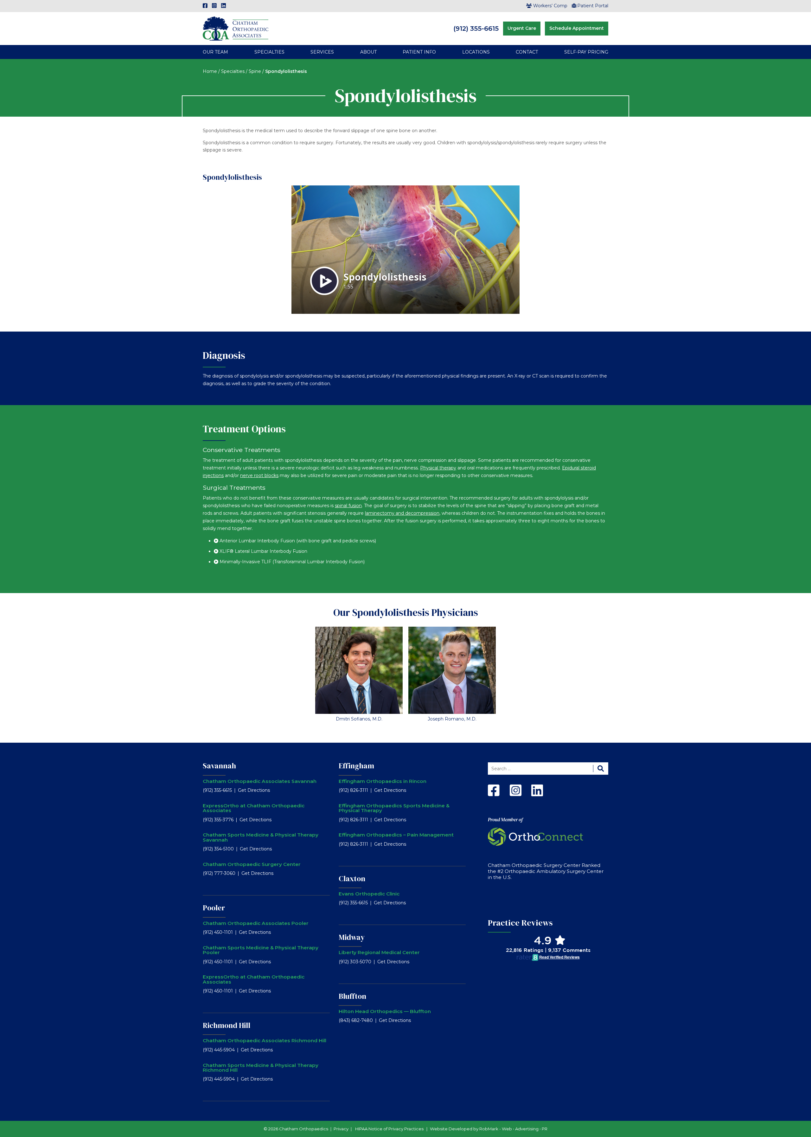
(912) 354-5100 (218, 849)
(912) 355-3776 (218, 820)
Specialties (269, 52)
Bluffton (352, 996)
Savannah (219, 766)
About (368, 52)
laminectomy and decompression (402, 513)
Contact (527, 52)
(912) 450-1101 (218, 932)
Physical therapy (438, 468)
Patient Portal (592, 6)
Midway (352, 937)
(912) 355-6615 (476, 28)
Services (322, 52)
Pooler (214, 908)
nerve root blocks (259, 475)
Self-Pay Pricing (586, 52)
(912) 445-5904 (219, 1050)
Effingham (356, 766)
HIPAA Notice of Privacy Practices (389, 1128)
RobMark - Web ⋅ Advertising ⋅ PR (513, 1128)
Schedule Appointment (576, 28)
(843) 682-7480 (356, 1020)
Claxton (352, 879)
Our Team (215, 52)
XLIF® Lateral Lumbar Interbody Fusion (263, 551)
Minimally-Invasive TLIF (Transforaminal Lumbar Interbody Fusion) (292, 562)
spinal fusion (348, 505)
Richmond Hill (226, 1025)
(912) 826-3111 (353, 790)
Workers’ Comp (550, 6)
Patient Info (419, 52)
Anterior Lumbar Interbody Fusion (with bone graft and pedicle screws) (298, 541)
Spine (255, 71)
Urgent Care (522, 28)
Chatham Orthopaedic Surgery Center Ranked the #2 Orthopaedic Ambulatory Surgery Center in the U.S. (545, 871)
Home (210, 71)
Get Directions (254, 790)
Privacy (341, 1128)
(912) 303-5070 (355, 962)
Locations (476, 52)
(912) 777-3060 (219, 873)
